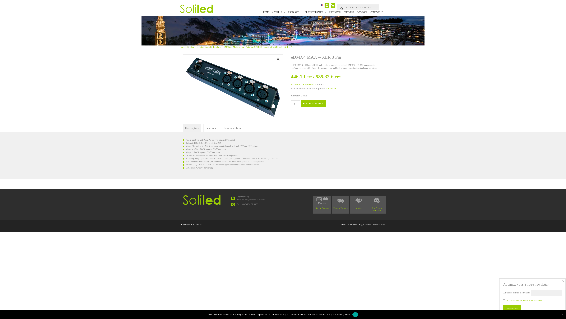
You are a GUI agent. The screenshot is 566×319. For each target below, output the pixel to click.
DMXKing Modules (232, 47)
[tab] (192, 128)
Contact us (376, 12)
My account (328, 6)
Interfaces (217, 47)
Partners (349, 12)
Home (266, 12)
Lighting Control (204, 47)
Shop (192, 47)
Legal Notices (365, 225)
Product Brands (314, 12)
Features (211, 128)
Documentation (231, 128)
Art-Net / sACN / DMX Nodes (255, 47)
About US (277, 12)
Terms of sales (379, 225)
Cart (332, 4)
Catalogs (362, 12)
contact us (331, 88)
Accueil (184, 47)
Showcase (335, 12)
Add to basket (314, 103)
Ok (355, 314)
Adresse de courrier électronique (516, 293)
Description (192, 128)
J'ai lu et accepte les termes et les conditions (524, 301)
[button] (278, 59)
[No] (562, 314)
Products (293, 12)
